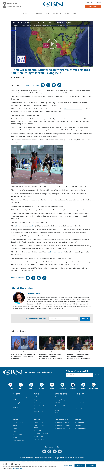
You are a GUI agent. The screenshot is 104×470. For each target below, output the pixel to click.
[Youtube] (44, 451)
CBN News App (19, 440)
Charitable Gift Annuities (60, 407)
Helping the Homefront (17, 404)
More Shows (38, 436)
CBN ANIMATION (61, 419)
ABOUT (75, 13)
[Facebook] (43, 85)
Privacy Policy (28, 461)
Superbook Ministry (62, 422)
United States (18, 422)
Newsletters (79, 397)
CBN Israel (17, 400)
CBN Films (17, 408)
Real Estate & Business (60, 412)
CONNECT (79, 394)
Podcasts (79, 425)
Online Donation (61, 397)
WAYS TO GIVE (61, 394)
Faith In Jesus (39, 403)
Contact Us (88, 2)
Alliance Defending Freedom (25, 226)
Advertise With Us (82, 403)
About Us (79, 409)
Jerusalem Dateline (41, 433)
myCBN (85, 461)
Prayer (36, 400)
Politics (15, 437)
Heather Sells (17, 77)
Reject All (79, 465)
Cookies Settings (76, 461)
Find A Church (39, 406)
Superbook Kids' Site (62, 428)
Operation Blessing (20, 397)
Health (15, 431)
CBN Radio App (81, 428)
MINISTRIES (18, 394)
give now (93, 6)
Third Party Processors (62, 461)
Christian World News (39, 426)
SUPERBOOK (57, 13)
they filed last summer (54, 252)
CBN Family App (40, 439)
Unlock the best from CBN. (36, 319)
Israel (15, 428)
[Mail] (54, 85)
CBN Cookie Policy (49, 461)
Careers (78, 406)
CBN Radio (79, 422)
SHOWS (37, 419)
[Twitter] (48, 85)
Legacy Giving (60, 400)
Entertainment (18, 434)
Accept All (91, 465)
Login (99, 2)
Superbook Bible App (62, 425)
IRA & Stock (59, 403)
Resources (38, 409)
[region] (52, 465)
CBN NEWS (38, 13)
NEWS (15, 419)
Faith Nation (38, 430)
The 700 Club (26, 13)
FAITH (47, 13)
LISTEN (67, 13)
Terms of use (18, 461)
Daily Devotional (40, 397)
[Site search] (81, 14)
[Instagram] (55, 451)
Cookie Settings (68, 465)
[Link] (59, 85)
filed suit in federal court (73, 109)
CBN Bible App (39, 412)
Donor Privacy (38, 461)
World (15, 425)
